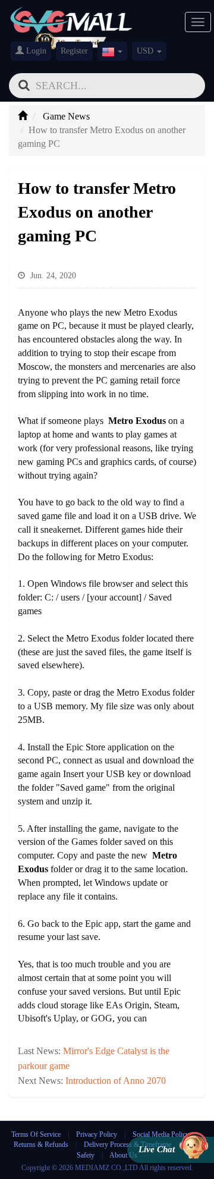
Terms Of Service (36, 1134)
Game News (66, 116)
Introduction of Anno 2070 (115, 1081)
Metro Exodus (137, 421)
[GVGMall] (71, 18)
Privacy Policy (97, 1134)
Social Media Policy (161, 1134)
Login (35, 50)
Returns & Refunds (41, 1144)
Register (74, 50)
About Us (123, 1155)
